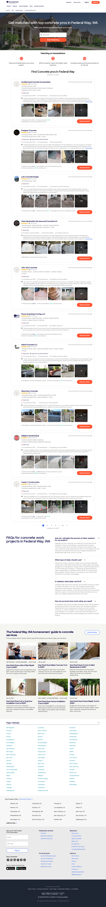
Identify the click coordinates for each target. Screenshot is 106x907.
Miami (8, 775)
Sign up (17, 850)
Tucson (8, 734)
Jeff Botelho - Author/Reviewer (16, 662)
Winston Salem (43, 778)
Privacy (43, 894)
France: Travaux (32, 889)
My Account (75, 833)
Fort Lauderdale (11, 769)
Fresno (8, 736)
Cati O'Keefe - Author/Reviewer (48, 698)
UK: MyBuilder (74, 889)
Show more (89, 101)
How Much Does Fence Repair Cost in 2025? (84, 702)
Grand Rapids (42, 742)
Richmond (72, 772)
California (48, 894)
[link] (53, 86)
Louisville (41, 728)
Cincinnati (41, 781)
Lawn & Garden (23, 6)
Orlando (9, 778)
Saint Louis (41, 754)
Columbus (41, 787)
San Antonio (73, 763)
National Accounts (46, 866)
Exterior (15, 6)
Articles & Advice (39, 6)
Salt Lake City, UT (60, 815)
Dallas (71, 751)
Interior (9, 6)
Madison (72, 781)
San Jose (9, 757)
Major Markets (12, 723)
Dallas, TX (79, 803)
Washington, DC (81, 819)
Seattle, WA (58, 819)
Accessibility (61, 894)
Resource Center (76, 838)
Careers (74, 861)
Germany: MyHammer (42, 889)
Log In (87, 2)
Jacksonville (10, 772)
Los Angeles (10, 742)
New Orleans (42, 731)
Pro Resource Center (47, 861)
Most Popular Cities (11, 799)
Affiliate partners (76, 874)
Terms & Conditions (63, 897)
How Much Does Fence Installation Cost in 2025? (51, 702)
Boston (40, 736)
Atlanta (8, 784)
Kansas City (42, 751)
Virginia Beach (74, 775)
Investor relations (77, 866)
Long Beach (10, 739)
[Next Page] (67, 525)
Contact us (75, 869)
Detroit (40, 739)
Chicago (9, 787)
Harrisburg (73, 731)
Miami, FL (79, 807)
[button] (27, 110)
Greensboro (42, 772)
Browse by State (25, 799)
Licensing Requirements (78, 849)
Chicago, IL (58, 803)
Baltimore (41, 734)
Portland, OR (36, 815)
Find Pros (43, 833)
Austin (71, 748)
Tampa (8, 781)
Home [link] (8, 10)
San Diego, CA (15, 819)
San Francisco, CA (38, 819)
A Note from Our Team (78, 846)
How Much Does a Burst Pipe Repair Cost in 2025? (20, 666)
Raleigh (40, 775)
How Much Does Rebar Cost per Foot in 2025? (52, 666)
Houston (72, 760)
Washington (10, 766)
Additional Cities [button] (10, 823)
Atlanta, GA (14, 803)
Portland (72, 728)
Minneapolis (42, 745)
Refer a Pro (75, 841)
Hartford (9, 763)
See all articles (92, 632)
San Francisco (11, 754)
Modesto (9, 745)
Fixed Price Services (46, 838)
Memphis (72, 742)
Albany (40, 760)
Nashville (72, 745)
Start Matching (53, 40)
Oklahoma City (43, 790)
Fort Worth (73, 757)
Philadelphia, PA (15, 815)
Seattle (71, 778)
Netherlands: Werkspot (64, 889)
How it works (75, 856)
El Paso (71, 754)
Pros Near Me (75, 844)
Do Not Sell (54, 894)
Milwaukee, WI (15, 811)
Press (73, 864)
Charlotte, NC (36, 803)
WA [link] (13, 10)
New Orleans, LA (59, 811)
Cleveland (41, 784)
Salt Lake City (74, 766)
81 (62, 525)
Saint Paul (41, 748)
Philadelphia (73, 734)
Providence (73, 739)
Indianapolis (10, 790)
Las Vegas (41, 757)
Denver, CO (14, 807)
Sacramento (10, 748)
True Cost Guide (76, 836)
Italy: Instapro (53, 889)
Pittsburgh (73, 736)
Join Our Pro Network (47, 858)
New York (41, 763)
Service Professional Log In (48, 856)
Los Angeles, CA (59, 807)
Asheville (41, 766)
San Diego (9, 751)
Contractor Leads (46, 864)
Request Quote (85, 121)
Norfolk (71, 769)
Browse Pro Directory (47, 836)
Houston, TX (36, 807)
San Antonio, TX (81, 815)
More (31, 6)
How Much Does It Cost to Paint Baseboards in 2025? (82, 666)
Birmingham (10, 728)
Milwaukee (73, 784)
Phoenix (9, 731)
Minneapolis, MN (37, 811)
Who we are (75, 858)
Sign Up (95, 2)
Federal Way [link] (19, 10)
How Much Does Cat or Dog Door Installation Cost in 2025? (19, 702)
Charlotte (41, 769)
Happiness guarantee (78, 872)
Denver (8, 760)
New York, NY (80, 811)
